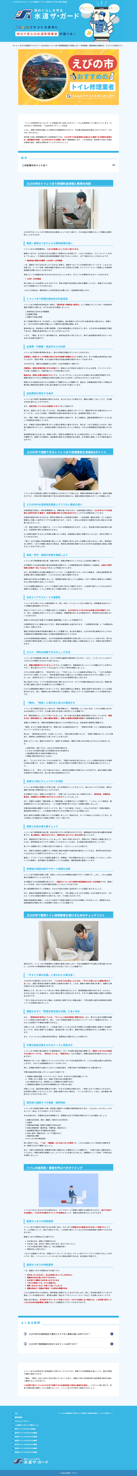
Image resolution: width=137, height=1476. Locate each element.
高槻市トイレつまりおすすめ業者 (26, 1440)
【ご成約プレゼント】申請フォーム (26, 1425)
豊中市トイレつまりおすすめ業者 (26, 1433)
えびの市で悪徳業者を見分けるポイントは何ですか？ (53, 1343)
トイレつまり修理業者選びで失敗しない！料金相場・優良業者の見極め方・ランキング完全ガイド (85, 1413)
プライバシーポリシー (22, 1421)
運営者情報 (18, 1417)
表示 (114, 165)
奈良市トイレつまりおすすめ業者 (26, 1448)
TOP (16, 1413)
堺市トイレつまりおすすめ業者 (25, 1429)
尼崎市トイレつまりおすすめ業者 (26, 1452)
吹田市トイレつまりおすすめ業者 (26, 1436)
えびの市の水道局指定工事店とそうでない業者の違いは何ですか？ (59, 1333)
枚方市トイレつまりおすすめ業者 (26, 1444)
